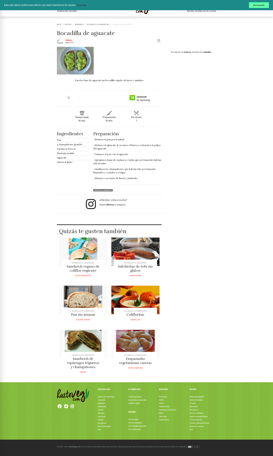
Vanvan (83, 372)
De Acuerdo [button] (259, 5)
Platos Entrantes (196, 400)
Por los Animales (135, 423)
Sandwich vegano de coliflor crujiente (83, 268)
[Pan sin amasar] (83, 300)
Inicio (59, 24)
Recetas (68, 24)
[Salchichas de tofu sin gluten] (135, 252)
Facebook (102, 416)
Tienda (100, 410)
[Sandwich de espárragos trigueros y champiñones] (83, 344)
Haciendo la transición (137, 400)
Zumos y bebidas (196, 413)
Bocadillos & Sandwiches (98, 24)
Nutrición (163, 389)
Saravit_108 (135, 320)
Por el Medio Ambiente (137, 426)
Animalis (101, 413)
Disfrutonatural (135, 368)
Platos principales (197, 397)
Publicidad (102, 406)
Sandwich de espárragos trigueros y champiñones (83, 363)
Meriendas (79, 24)
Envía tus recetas (197, 426)
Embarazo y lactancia (167, 410)
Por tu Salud (133, 419)
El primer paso (134, 389)
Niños (161, 413)
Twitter (101, 420)
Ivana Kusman (135, 275)
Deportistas (164, 420)
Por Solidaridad (134, 429)
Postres (193, 403)
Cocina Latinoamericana (199, 423)
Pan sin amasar (83, 314)
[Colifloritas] (135, 300)
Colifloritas (135, 314)
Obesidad (163, 416)
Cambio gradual (134, 397)
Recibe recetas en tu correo (201, 11)
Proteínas (163, 397)
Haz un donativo (104, 426)
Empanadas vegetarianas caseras (135, 361)
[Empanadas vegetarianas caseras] (135, 344)
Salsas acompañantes (199, 416)
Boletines (102, 403)
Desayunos (194, 410)
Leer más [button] (81, 5)
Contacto (101, 400)
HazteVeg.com (104, 389)
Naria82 (69, 40)
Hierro (161, 403)
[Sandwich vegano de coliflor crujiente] (83, 252)
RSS (99, 430)
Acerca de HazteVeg (106, 397)
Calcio (161, 400)
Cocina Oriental (196, 420)
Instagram (102, 423)
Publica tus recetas (67, 11)
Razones (132, 412)
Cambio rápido (134, 403)
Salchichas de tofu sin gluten (135, 268)
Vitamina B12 (164, 406)
